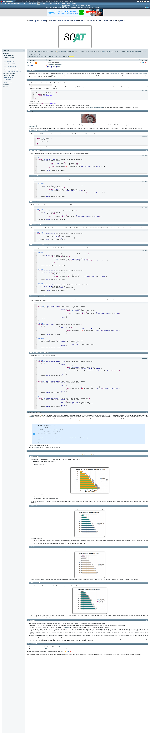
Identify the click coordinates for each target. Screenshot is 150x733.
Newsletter (48, 1)
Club (71, 1)
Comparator (89, 133)
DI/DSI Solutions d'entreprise (14, 3)
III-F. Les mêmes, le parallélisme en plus (12, 68)
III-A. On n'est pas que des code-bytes (11, 59)
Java (39, 3)
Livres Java (67, 7)
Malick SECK (44, 648)
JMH (42, 133)
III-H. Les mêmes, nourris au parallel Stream (12, 71)
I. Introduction (6, 53)
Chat (42, 1)
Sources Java (79, 7)
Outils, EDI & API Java (88, 7)
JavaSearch (96, 7)
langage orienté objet (109, 51)
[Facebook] (143, 62)
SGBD (59, 3)
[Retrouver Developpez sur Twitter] (147, 7)
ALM (30, 3)
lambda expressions (61, 51)
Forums (21, 1)
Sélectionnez (144, 90)
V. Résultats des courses (8, 75)
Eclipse (82, 5)
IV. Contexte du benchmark (9, 73)
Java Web (68, 5)
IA (26, 3)
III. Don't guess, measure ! (8, 57)
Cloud (23, 3)
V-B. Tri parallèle (7, 79)
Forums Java (48, 7)
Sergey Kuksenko (133, 124)
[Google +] (145, 62)
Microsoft (34, 3)
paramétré (82, 420)
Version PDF (50, 64)
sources (36, 447)
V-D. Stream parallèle (8, 82)
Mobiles (68, 3)
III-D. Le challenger (8, 64)
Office (63, 3)
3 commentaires (65, 56)
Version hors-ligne (58, 64)
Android (78, 5)
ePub (49, 66)
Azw (53, 66)
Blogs (37, 1)
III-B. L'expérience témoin (9, 61)
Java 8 (39, 51)
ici (83, 454)
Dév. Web (43, 3)
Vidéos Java (73, 7)
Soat (60, 646)
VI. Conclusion (6, 84)
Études (61, 1)
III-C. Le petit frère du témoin (9, 63)
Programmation (53, 3)
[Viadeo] (140, 62)
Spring (73, 5)
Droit (66, 1)
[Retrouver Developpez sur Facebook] (148, 7)
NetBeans (88, 5)
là (92, 454)
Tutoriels (27, 1)
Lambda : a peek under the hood (95, 107)
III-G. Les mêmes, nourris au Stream (11, 69)
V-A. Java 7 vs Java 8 (8, 77)
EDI (48, 3)
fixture (31, 416)
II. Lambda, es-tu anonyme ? (9, 55)
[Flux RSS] (145, 7)
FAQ (33, 1)
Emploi (56, 1)
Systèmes (73, 3)
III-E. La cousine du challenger (10, 66)
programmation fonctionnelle (133, 51)
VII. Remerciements (7, 86)
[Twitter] (142, 62)
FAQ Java (55, 7)
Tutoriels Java (61, 7)
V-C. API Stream (7, 81)
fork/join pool (69, 247)
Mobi (58, 66)
